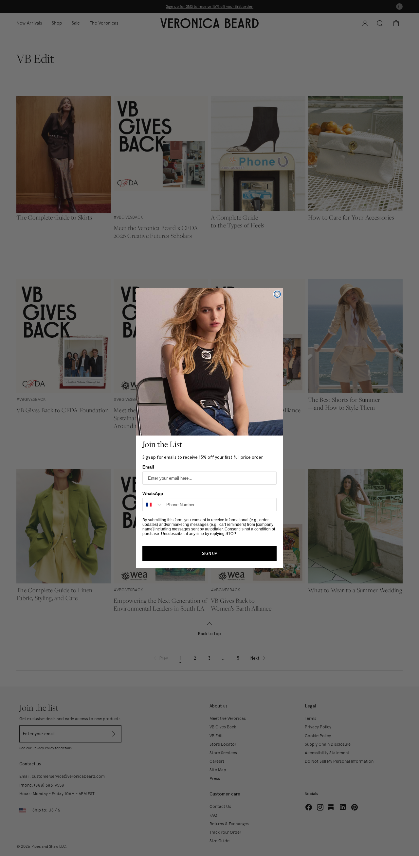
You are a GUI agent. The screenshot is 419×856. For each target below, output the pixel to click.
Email (148, 467)
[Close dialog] (277, 294)
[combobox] (153, 504)
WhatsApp (152, 493)
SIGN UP (209, 553)
